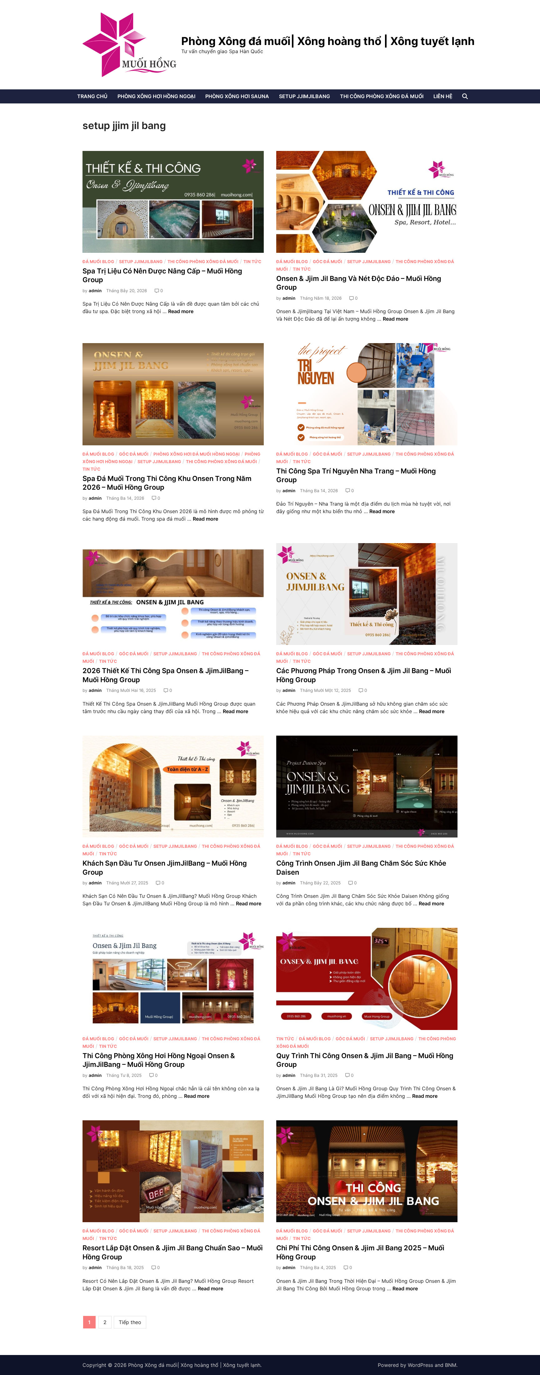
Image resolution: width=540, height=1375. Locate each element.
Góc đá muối (327, 261)
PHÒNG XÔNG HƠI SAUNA (237, 96)
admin (95, 290)
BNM (450, 1365)
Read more (180, 311)
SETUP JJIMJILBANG (304, 96)
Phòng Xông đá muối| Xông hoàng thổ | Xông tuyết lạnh (328, 41)
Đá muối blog (98, 261)
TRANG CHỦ (92, 96)
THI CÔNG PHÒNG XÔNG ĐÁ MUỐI (381, 96)
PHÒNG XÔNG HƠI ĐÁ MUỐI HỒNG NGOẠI (196, 454)
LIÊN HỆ (442, 96)
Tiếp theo (130, 1322)
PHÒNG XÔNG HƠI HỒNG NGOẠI (156, 96)
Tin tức (252, 261)
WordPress (420, 1365)
